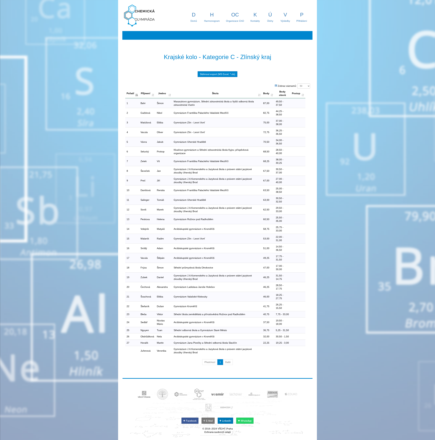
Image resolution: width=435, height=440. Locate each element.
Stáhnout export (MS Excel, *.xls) (217, 74)
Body (266, 93)
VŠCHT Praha (225, 428)
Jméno (162, 93)
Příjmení (145, 93)
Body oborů (282, 93)
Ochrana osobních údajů (217, 432)
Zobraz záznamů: (287, 85)
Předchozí (209, 362)
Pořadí (130, 93)
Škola (215, 93)
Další (228, 362)
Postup (296, 93)
